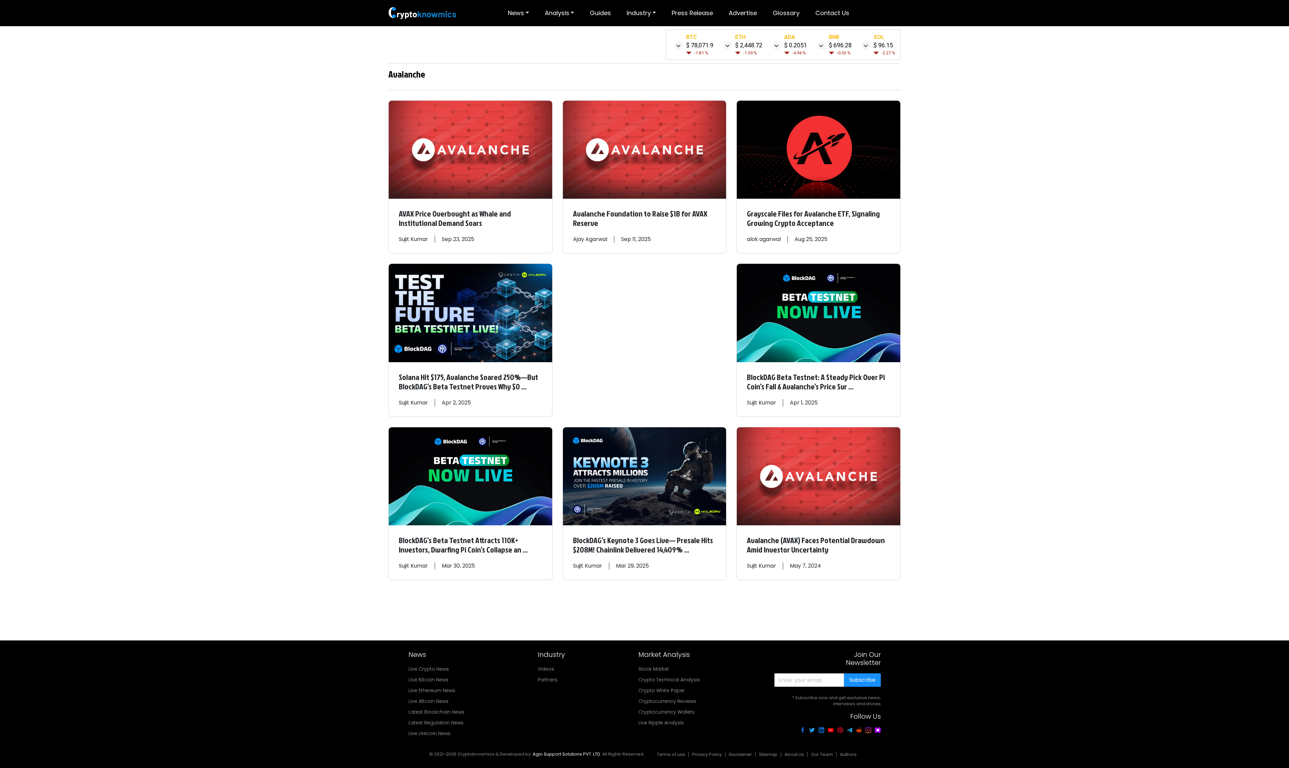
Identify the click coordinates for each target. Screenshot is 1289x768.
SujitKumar (413, 239)
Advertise (743, 13)
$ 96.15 (883, 45)
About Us (794, 754)
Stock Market (653, 669)
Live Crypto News (429, 669)
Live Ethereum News (432, 690)
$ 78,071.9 (699, 45)
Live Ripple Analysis (661, 722)
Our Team (822, 754)
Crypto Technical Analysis (669, 679)
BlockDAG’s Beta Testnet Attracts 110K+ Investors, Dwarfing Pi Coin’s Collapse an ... (463, 544)
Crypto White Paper (661, 690)
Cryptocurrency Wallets (666, 712)
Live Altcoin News (428, 701)
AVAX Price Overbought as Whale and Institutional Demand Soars (455, 218)
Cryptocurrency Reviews (667, 701)
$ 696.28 (840, 45)
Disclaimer (740, 754)
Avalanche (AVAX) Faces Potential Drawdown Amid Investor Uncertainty (816, 544)
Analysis (557, 13)
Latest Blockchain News (436, 712)
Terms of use (671, 754)
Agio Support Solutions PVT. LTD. (567, 754)
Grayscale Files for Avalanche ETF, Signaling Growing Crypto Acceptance (813, 218)
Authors (848, 754)
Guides (600, 13)
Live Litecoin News (429, 733)
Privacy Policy (707, 754)
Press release (692, 13)
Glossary (786, 13)
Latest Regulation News (436, 722)
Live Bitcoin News (428, 679)
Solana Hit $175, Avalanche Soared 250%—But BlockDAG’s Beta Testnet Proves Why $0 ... (468, 381)
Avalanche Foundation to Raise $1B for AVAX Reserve (640, 218)
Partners (548, 679)
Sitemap (768, 754)
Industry (639, 13)
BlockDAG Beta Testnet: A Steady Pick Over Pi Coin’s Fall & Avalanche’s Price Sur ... (816, 381)
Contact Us (832, 13)
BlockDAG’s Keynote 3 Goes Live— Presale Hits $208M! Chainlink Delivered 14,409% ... (643, 544)
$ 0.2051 (795, 45)
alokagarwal (764, 239)
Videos (546, 669)
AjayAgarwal (590, 239)
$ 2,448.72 (748, 45)
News (516, 13)
